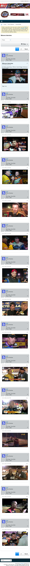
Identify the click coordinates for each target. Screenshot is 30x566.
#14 (27, 496)
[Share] (27, 60)
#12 (27, 431)
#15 (27, 529)
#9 (27, 332)
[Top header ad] (15, 5)
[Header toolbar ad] (19, 14)
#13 (27, 463)
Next (26, 49)
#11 (27, 398)
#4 (27, 167)
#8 (27, 299)
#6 (27, 233)
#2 (27, 102)
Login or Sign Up (24, 1)
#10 (27, 365)
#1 (27, 63)
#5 (27, 200)
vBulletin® (22, 563)
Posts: (7, 60)
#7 (27, 266)
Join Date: (8, 59)
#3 (27, 135)
